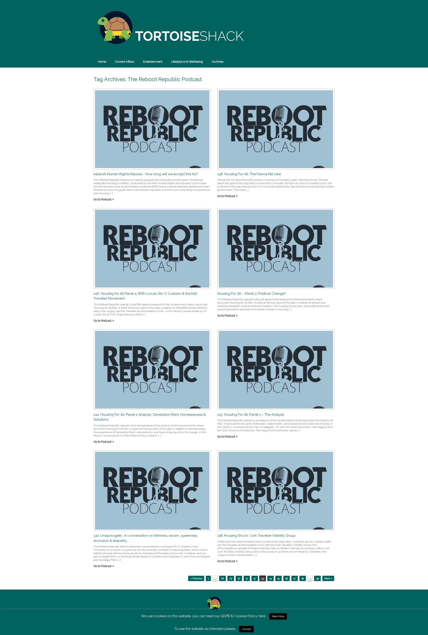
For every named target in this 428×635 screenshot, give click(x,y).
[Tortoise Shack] (169, 28)
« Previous (196, 578)
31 (247, 578)
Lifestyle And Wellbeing (187, 61)
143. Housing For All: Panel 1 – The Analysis (250, 415)
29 (230, 578)
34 (270, 578)
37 (294, 578)
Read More (278, 616)
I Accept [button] (246, 629)
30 (239, 578)
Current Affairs (124, 61)
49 (317, 578)
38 (302, 578)
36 (286, 578)
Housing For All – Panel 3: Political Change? (251, 294)
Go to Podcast (103, 199)
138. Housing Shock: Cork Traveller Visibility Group (256, 536)
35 (278, 578)
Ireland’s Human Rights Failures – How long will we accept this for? (146, 174)
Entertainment (152, 61)
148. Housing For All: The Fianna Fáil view (249, 174)
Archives (217, 61)
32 (254, 578)
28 (222, 578)
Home (102, 61)
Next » (328, 578)
